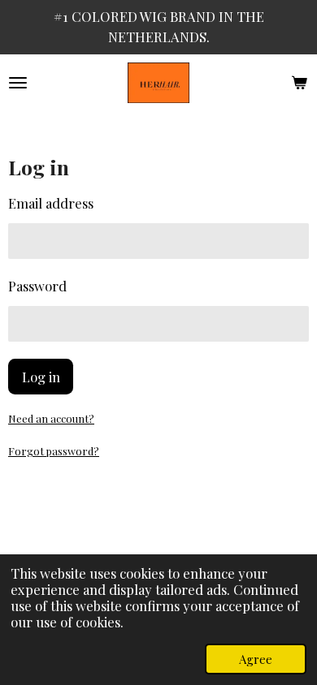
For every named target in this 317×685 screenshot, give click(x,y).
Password (37, 286)
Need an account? (51, 418)
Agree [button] (255, 659)
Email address (50, 203)
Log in (41, 377)
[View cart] (299, 82)
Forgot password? (53, 451)
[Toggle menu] (18, 82)
